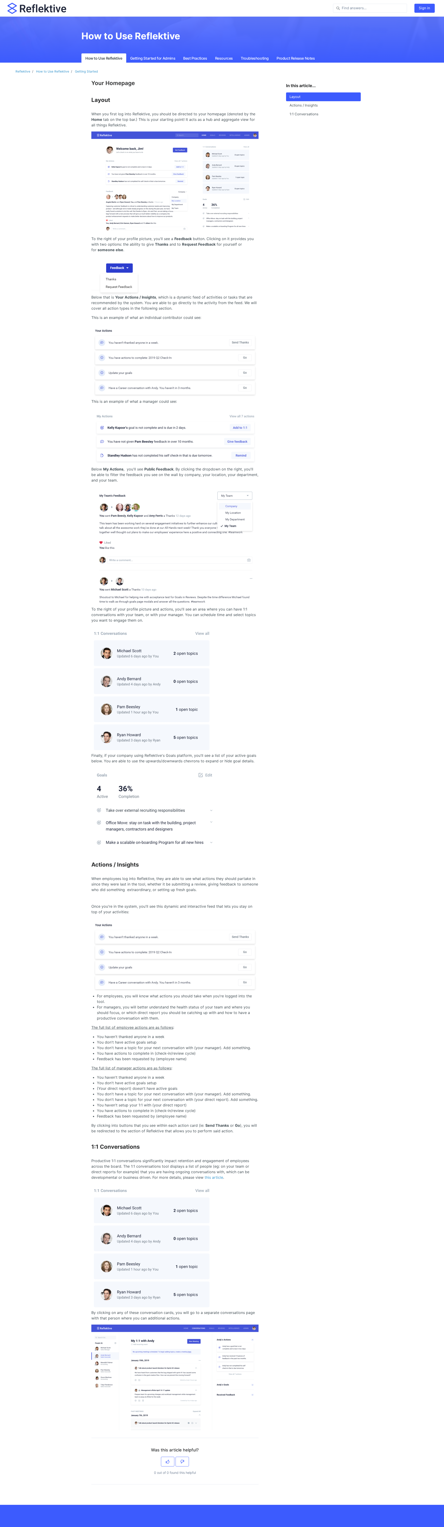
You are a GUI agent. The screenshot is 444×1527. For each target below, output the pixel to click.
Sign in (424, 8)
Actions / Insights (304, 105)
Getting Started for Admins (153, 58)
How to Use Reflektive (103, 58)
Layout (295, 97)
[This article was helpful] (167, 1461)
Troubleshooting (255, 58)
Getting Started (86, 71)
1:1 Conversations (304, 114)
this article (214, 1177)
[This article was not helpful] (182, 1461)
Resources (224, 58)
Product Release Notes (296, 58)
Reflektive (22, 71)
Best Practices (195, 58)
